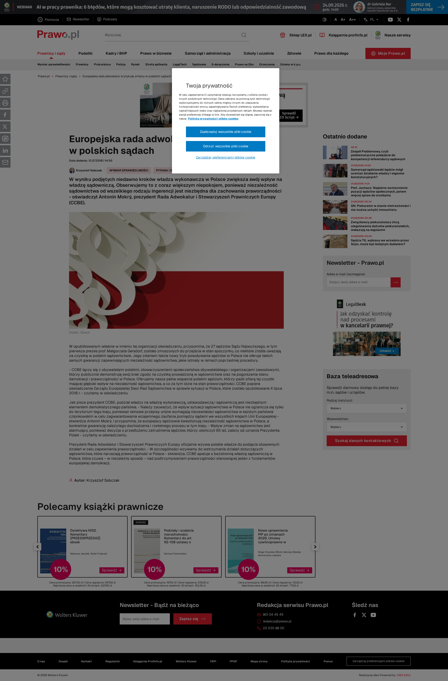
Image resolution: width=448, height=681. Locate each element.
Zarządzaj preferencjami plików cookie (225, 157)
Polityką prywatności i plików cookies (213, 118)
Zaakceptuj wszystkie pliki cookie (225, 132)
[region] (225, 121)
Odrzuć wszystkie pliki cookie (225, 146)
